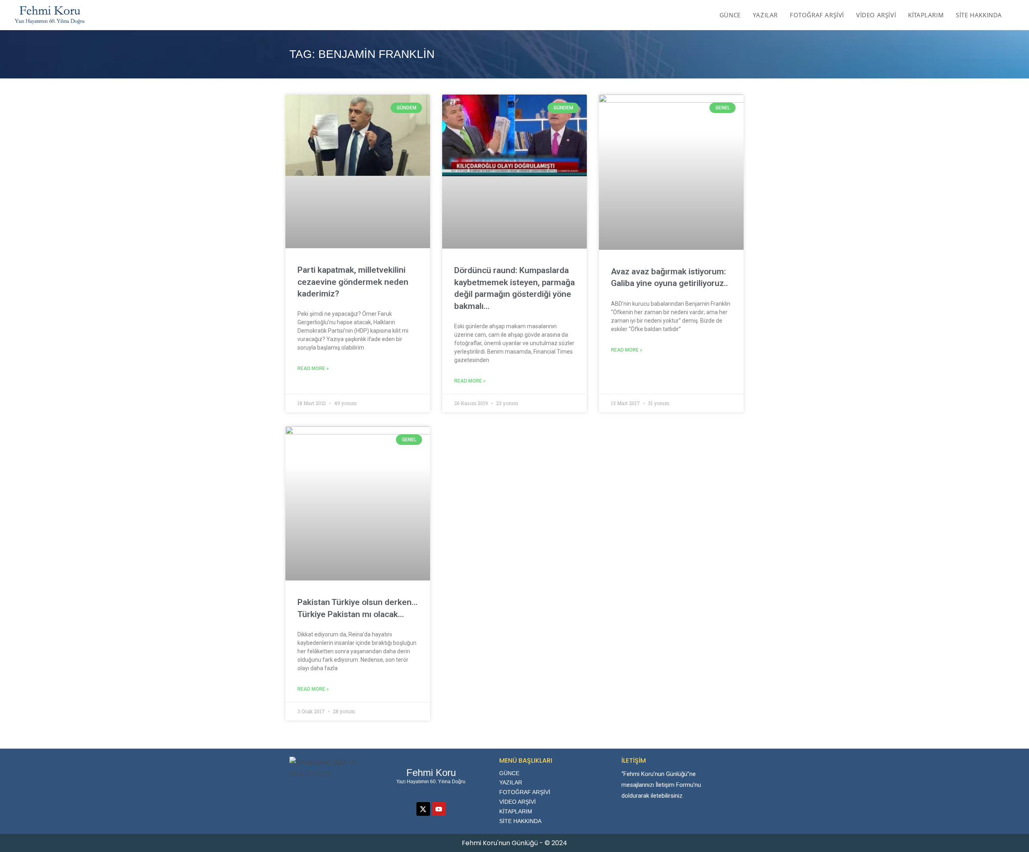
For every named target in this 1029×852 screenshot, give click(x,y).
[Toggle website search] (1016, 15)
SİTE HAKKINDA (520, 821)
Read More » (313, 368)
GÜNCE (509, 773)
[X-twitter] (423, 809)
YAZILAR (510, 782)
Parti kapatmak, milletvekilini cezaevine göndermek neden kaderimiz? (352, 281)
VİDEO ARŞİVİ (517, 801)
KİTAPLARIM (515, 811)
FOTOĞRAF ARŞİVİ (524, 792)
